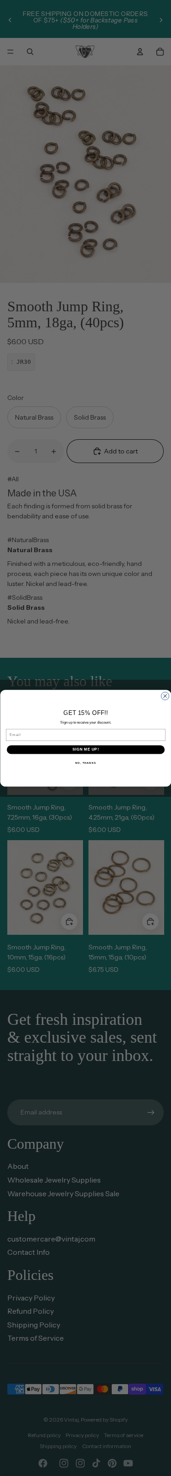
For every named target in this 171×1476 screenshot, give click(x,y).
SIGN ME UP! (85, 749)
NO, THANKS (85, 762)
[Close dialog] (165, 696)
